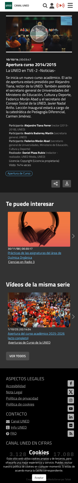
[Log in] (51, 6)
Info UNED (19, 427)
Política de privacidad (22, 398)
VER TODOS (17, 356)
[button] (73, 236)
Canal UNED (20, 421)
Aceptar (39, 477)
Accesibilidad (16, 386)
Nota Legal (14, 392)
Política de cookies (20, 404)
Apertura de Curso (19, 173)
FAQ (13, 433)
